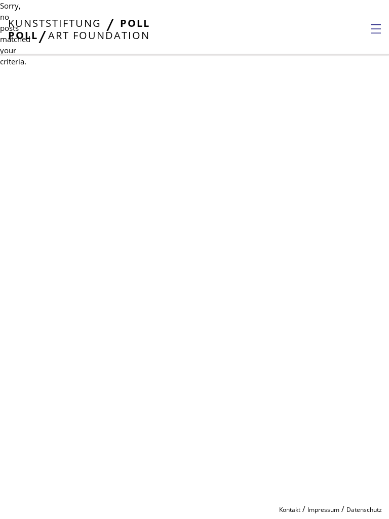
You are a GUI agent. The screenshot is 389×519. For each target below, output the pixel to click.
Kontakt (289, 509)
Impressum (323, 509)
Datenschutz (364, 509)
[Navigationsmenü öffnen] (376, 29)
